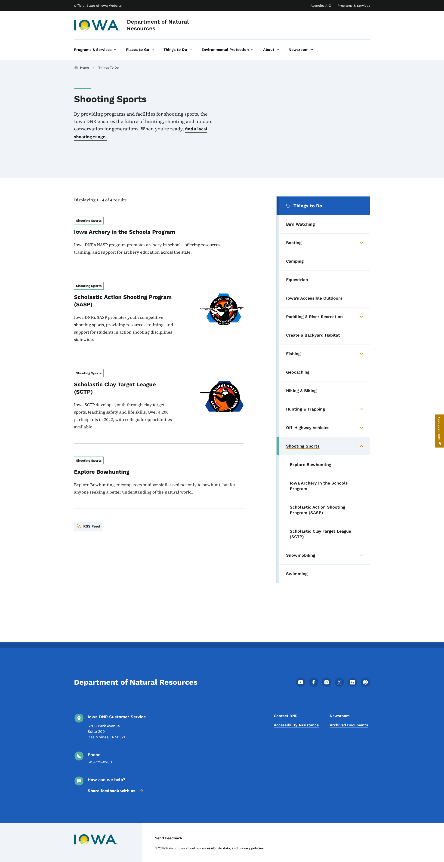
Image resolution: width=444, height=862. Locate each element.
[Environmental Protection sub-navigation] (252, 50)
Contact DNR (286, 716)
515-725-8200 (100, 762)
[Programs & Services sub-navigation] (115, 50)
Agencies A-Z (321, 5)
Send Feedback (168, 838)
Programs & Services (354, 5)
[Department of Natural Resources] (97, 25)
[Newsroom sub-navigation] (311, 50)
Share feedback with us (112, 790)
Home (84, 67)
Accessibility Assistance (296, 725)
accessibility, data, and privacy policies (233, 848)
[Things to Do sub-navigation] (190, 50)
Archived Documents (349, 725)
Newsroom (340, 716)
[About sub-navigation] (277, 50)
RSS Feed (91, 526)
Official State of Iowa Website (98, 5)
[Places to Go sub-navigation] (152, 50)
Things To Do (108, 67)
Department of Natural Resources (158, 25)
